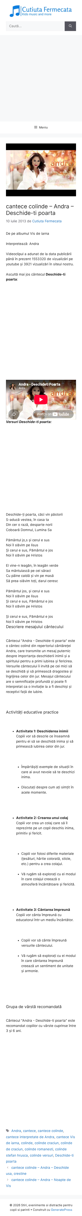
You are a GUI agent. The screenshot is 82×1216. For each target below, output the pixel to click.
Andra (16, 1131)
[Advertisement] (41, 78)
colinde (27, 1143)
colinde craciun (47, 1143)
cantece (29, 1131)
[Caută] (70, 26)
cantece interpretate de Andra (30, 1137)
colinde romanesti (39, 1149)
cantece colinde (50, 1131)
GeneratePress (61, 1210)
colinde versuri (41, 1155)
